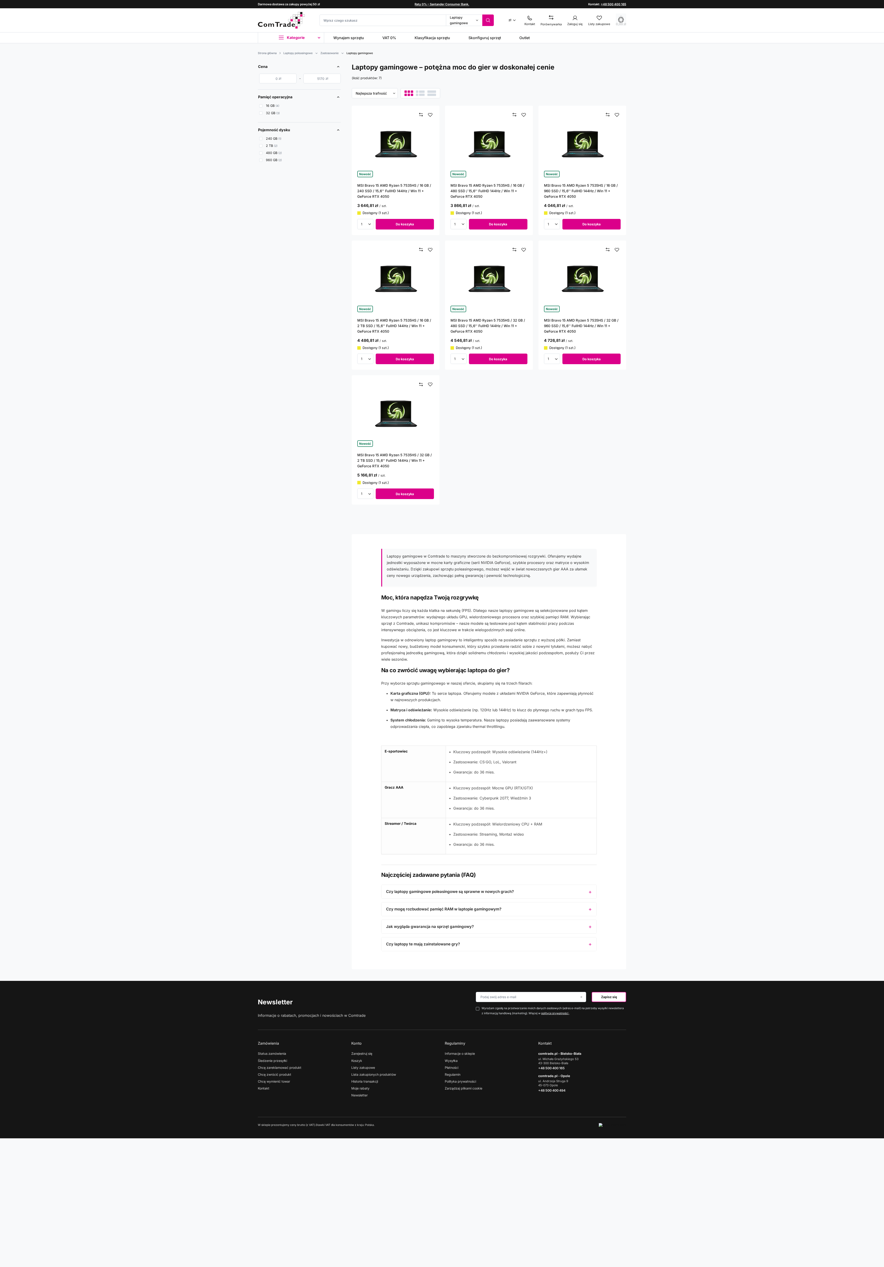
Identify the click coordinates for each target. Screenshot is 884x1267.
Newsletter (275, 1002)
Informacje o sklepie (460, 1053)
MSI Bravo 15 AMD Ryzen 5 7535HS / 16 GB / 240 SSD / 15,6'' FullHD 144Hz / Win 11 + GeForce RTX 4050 (394, 191)
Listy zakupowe (363, 1067)
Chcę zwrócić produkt (274, 1074)
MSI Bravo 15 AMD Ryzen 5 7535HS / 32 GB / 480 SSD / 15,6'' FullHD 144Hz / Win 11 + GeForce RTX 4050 (488, 326)
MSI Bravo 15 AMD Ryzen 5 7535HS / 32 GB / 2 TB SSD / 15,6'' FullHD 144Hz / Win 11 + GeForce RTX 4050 (394, 460)
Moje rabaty (360, 1088)
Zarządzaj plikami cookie (463, 1088)
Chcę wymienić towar (274, 1081)
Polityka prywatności (460, 1081)
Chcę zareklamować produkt (279, 1067)
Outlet (524, 37)
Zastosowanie (329, 53)
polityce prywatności (555, 1013)
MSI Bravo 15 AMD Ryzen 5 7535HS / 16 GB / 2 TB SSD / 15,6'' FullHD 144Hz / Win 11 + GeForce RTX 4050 (394, 326)
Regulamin (452, 1074)
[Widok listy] (420, 93)
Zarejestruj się (361, 1053)
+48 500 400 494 (551, 1090)
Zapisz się (609, 997)
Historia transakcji (364, 1081)
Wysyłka (451, 1061)
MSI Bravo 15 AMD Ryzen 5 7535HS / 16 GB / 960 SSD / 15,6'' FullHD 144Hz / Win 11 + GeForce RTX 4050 (581, 191)
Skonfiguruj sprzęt (484, 37)
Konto (356, 1043)
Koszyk (356, 1061)
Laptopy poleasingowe (298, 53)
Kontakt (263, 1088)
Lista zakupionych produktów (373, 1074)
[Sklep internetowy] (612, 1125)
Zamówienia (268, 1043)
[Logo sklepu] (281, 20)
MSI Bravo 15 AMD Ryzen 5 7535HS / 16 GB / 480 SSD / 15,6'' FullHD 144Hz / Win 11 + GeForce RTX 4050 (487, 191)
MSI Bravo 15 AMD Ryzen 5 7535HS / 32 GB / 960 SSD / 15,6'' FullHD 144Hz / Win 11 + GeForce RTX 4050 (581, 326)
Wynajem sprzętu (348, 37)
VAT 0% (389, 37)
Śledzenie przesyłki (272, 1061)
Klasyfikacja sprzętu (432, 37)
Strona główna (267, 53)
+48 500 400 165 (613, 4)
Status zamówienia (272, 1053)
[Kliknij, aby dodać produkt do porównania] (421, 115)
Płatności (451, 1067)
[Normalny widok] (408, 93)
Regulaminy (455, 1043)
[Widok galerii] (431, 93)
